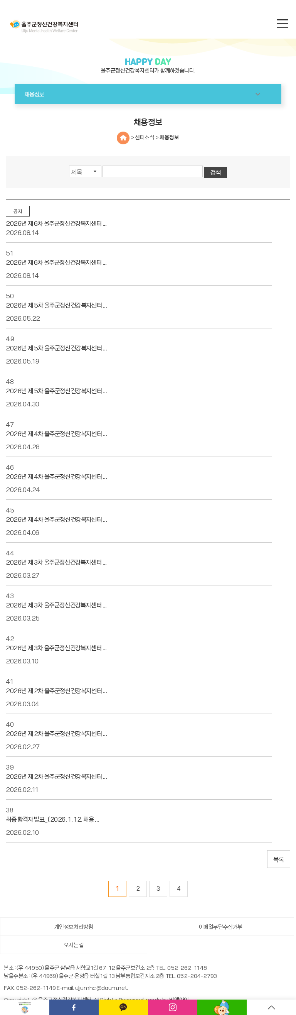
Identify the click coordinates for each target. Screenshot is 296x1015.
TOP (271, 1007)
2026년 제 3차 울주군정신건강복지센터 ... (56, 562)
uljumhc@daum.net (101, 987)
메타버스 (222, 1007)
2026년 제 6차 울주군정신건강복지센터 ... (56, 223)
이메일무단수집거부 (220, 926)
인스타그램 (172, 1007)
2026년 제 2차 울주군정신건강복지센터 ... (56, 690)
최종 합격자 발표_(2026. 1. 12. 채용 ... (52, 819)
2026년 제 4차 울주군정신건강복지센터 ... (56, 433)
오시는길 (73, 945)
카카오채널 (123, 1007)
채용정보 (169, 137)
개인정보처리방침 (73, 926)
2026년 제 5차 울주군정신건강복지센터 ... (56, 305)
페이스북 (74, 1007)
